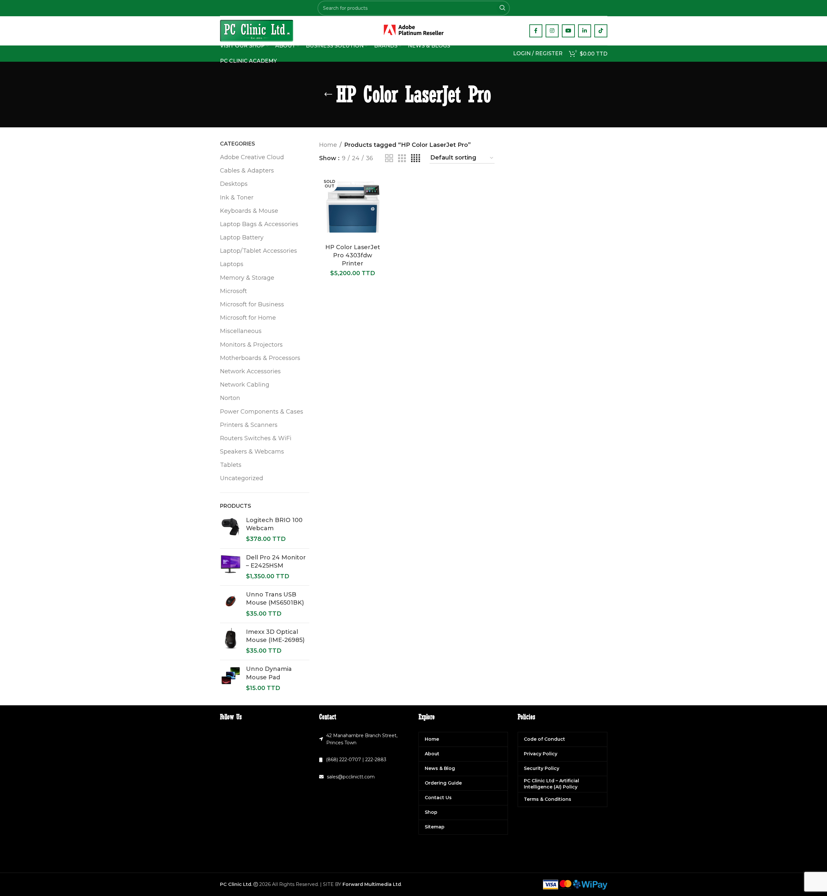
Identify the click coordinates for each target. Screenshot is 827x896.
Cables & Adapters (247, 170)
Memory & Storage (247, 277)
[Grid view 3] (402, 158)
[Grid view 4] (415, 158)
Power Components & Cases (261, 411)
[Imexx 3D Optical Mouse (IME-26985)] (230, 641)
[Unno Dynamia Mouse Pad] (230, 678)
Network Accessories (250, 371)
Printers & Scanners (249, 425)
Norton (230, 398)
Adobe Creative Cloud (252, 157)
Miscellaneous (241, 331)
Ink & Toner (236, 197)
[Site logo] (256, 30)
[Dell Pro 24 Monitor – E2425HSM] (230, 567)
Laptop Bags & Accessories (259, 224)
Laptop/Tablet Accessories (258, 250)
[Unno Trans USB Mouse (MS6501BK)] (230, 604)
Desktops (234, 183)
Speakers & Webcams (252, 451)
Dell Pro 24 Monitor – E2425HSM (276, 561)
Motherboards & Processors (260, 358)
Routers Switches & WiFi (255, 438)
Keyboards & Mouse (249, 210)
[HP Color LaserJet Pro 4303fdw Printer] (352, 207)
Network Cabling (244, 384)
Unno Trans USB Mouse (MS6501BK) (275, 598)
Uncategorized (241, 478)
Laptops (231, 264)
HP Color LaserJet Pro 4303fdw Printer (352, 255)
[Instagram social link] (552, 30)
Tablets (230, 464)
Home (328, 144)
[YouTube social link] (568, 30)
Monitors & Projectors (251, 344)
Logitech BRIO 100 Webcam (274, 524)
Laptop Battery (242, 237)
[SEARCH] (502, 8)
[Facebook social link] (535, 30)
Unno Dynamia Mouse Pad (269, 673)
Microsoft (233, 291)
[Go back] (328, 94)
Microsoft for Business (252, 304)
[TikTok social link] (600, 30)
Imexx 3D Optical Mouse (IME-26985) (275, 636)
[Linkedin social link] (584, 30)
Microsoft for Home (248, 317)
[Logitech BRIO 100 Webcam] (230, 530)
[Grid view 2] (389, 158)
